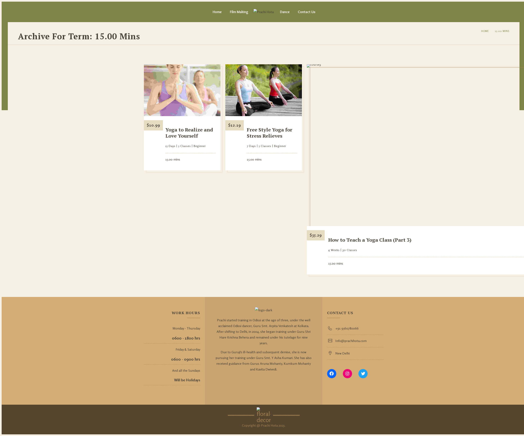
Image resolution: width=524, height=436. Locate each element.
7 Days (251, 146)
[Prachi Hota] (264, 12)
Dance (285, 12)
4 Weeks (334, 250)
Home (217, 12)
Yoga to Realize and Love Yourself (189, 132)
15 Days (170, 146)
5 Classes (184, 146)
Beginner (200, 146)
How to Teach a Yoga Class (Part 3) (369, 240)
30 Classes (349, 250)
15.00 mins (502, 31)
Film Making (239, 12)
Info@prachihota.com (351, 341)
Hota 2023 (278, 425)
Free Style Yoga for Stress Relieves (269, 132)
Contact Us (306, 12)
